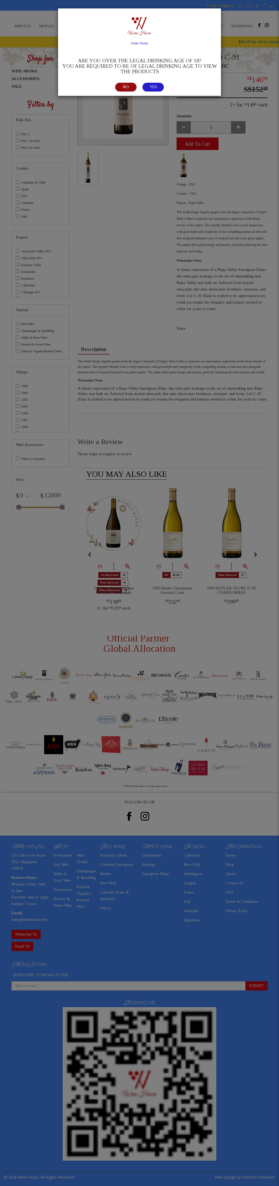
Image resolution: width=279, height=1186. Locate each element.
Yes (153, 87)
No (126, 87)
